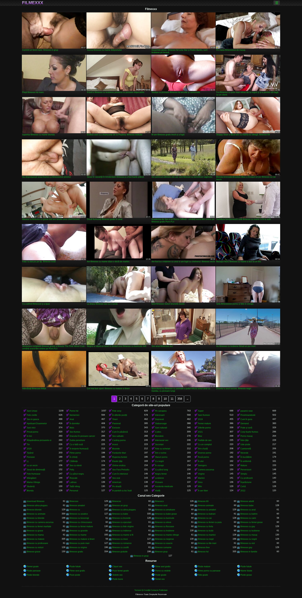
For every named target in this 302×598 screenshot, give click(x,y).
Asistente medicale (164, 486)
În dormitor (75, 423)
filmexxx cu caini (248, 518)
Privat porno (32, 432)
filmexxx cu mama (35, 535)
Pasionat (116, 423)
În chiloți (73, 457)
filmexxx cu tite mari (207, 543)
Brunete (116, 448)
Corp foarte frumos (249, 432)
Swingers (202, 465)
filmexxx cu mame (78, 535)
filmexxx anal (161, 505)
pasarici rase (246, 411)
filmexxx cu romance (122, 543)
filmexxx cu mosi (120, 539)
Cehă (243, 486)
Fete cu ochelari (162, 448)
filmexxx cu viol (247, 543)
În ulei (201, 461)
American (116, 482)
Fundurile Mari (119, 453)
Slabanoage (161, 423)
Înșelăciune (245, 482)
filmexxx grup (161, 551)
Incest (115, 444)
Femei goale (33, 566)
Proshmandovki (247, 415)
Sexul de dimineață (36, 469)
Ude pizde (245, 444)
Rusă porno (203, 457)
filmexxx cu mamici (207, 535)
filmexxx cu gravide (79, 530)
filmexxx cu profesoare (37, 543)
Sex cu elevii (76, 465)
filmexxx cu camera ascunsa (40, 522)
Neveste (244, 453)
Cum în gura (246, 419)
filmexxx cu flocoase (164, 526)
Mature (243, 465)
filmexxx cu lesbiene (164, 530)
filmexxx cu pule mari (79, 543)
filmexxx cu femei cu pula (210, 522)
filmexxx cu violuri (35, 547)
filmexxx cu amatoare (165, 509)
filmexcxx (116, 501)
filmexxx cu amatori (207, 509)
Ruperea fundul (119, 457)
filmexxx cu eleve (163, 522)
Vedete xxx (117, 575)
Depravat (159, 419)
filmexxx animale (206, 505)
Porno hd (74, 411)
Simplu (243, 474)
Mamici (201, 478)
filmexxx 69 (203, 501)
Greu (200, 482)
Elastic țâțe (117, 461)
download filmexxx (35, 501)
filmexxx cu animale (36, 514)
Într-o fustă (203, 448)
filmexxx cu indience (121, 530)
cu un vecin (32, 465)
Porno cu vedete (163, 570)
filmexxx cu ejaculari (121, 522)
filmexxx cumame (163, 547)
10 (165, 398)
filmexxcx (159, 501)
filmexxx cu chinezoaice (81, 522)
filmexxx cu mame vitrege (167, 535)
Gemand (244, 423)
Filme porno (75, 453)
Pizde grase (246, 575)
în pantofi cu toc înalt (122, 490)
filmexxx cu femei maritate (39, 526)
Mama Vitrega (33, 482)
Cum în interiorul (120, 474)
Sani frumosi (204, 415)
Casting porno (119, 440)
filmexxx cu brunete (121, 518)
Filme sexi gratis (162, 566)
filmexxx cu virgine (78, 547)
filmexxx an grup (120, 505)
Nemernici (74, 415)
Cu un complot (205, 444)
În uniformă (245, 461)
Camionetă (245, 448)
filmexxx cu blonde (35, 518)
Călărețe (74, 461)
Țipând (30, 453)
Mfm (200, 486)
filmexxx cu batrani (206, 514)
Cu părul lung (161, 469)
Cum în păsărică (120, 432)
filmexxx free (204, 547)
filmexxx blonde (34, 509)
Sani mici (31, 427)
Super (201, 411)
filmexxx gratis (76, 551)
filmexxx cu (75, 509)
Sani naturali (161, 427)
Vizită (157, 490)
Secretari (159, 444)
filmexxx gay (246, 547)
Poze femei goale (120, 570)
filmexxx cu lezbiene (250, 530)
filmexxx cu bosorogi (79, 518)
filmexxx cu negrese (164, 539)
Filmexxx (32, 3)
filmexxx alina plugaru (37, 505)
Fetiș (72, 469)
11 (172, 398)
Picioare (159, 482)
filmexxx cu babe (120, 514)
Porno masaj (246, 436)
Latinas (73, 482)
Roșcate (73, 478)
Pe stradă (116, 486)
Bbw (200, 436)
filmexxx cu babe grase (166, 514)
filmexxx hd (203, 551)
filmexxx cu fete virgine (123, 526)
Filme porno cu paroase (209, 570)
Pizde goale (160, 575)
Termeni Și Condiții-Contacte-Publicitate (151, 590)
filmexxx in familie (248, 551)
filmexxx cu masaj (248, 535)
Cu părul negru (77, 474)
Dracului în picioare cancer (82, 436)
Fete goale (203, 575)
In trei (29, 436)
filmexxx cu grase (35, 530)
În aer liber (203, 490)
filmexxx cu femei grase (251, 522)
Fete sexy (116, 411)
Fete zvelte (32, 415)
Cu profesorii (246, 478)
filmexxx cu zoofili (120, 547)
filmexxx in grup (141, 556)
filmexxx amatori (77, 505)
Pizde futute (75, 566)
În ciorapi (159, 465)
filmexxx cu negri (206, 539)
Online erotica (118, 465)
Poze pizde (75, 575)
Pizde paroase (34, 570)
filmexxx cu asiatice (79, 514)
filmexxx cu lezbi (205, 530)
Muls (72, 427)
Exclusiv (116, 427)
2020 (29, 448)
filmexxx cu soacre (163, 543)
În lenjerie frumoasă (79, 448)
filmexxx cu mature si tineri (82, 539)
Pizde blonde (33, 575)
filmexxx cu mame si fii (122, 535)
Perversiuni (245, 469)
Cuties (158, 432)
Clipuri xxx (117, 566)
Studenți (31, 486)
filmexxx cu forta (205, 526)
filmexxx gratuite (120, 551)
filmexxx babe (247, 505)
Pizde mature (204, 566)
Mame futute (246, 570)
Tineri (115, 419)
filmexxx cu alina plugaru (124, 509)
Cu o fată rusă (76, 444)
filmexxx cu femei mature (81, 526)
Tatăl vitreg (75, 486)
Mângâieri (31, 478)
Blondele (159, 436)
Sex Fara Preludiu (120, 469)
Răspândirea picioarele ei (39, 440)
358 (179, 398)
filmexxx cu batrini (248, 514)
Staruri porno (161, 457)
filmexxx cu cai (205, 518)
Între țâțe (244, 440)
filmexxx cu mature (35, 539)
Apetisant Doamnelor (37, 423)
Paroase (31, 457)
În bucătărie (246, 457)
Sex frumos (75, 432)
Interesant (159, 415)
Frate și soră (246, 427)
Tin (28, 444)
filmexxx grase (33, 551)
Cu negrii (159, 461)
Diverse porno (204, 453)
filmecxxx (74, 501)
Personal (74, 490)
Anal (72, 419)
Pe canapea (161, 411)
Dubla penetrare (77, 440)
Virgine (201, 474)
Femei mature (204, 423)
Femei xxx (160, 579)
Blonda (30, 490)
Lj (27, 461)
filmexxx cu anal (248, 509)
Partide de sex (204, 440)
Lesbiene (159, 478)
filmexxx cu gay (247, 526)
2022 (242, 490)
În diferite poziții (119, 415)
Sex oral (116, 478)
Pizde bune (117, 579)
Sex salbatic (118, 436)
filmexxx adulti (247, 501)
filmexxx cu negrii (248, 539)
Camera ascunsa (206, 469)
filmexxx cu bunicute (164, 518)
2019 (200, 419)
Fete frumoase (33, 474)
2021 (200, 432)
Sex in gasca (33, 419)
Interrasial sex (161, 440)
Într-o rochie (160, 453)
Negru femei (161, 474)
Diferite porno (204, 427)
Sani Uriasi (32, 411)
